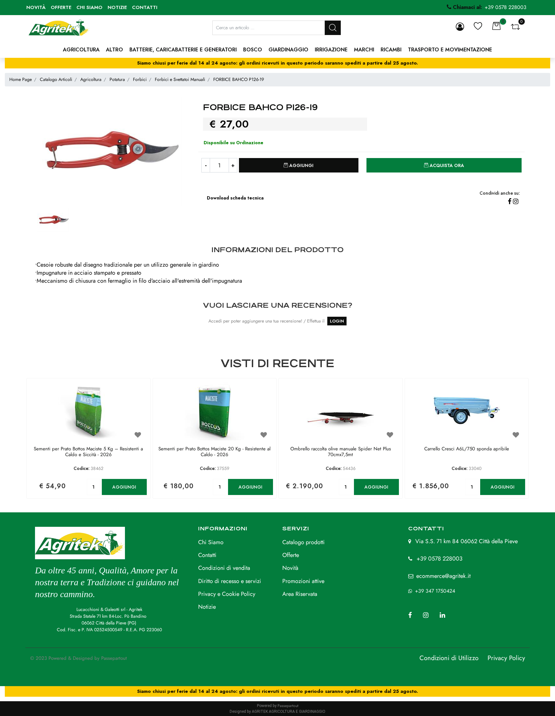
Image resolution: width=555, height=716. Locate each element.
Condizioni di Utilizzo (449, 658)
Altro (114, 49)
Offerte (61, 7)
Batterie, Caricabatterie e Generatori (183, 49)
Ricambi (391, 49)
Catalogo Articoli (56, 79)
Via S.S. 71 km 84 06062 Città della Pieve (466, 541)
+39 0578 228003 (440, 558)
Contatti (144, 7)
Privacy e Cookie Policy (226, 594)
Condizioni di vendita (224, 568)
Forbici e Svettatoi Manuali (180, 79)
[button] (333, 28)
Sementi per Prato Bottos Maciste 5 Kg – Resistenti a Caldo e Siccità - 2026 (88, 452)
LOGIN (337, 321)
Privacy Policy (506, 658)
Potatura (117, 79)
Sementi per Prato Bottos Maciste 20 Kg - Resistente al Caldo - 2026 (214, 452)
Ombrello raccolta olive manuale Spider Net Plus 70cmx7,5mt (340, 452)
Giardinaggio (288, 49)
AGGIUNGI (124, 487)
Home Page (20, 79)
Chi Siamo (211, 542)
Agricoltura (81, 49)
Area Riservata (299, 594)
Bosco (252, 49)
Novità (36, 7)
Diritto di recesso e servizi (229, 581)
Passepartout (114, 658)
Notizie (117, 7)
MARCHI (364, 49)
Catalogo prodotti (303, 542)
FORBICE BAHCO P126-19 (238, 79)
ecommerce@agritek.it (443, 576)
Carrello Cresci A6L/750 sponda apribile (466, 449)
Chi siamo (89, 7)
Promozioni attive (303, 581)
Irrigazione (331, 49)
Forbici (140, 79)
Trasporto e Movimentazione (450, 49)
